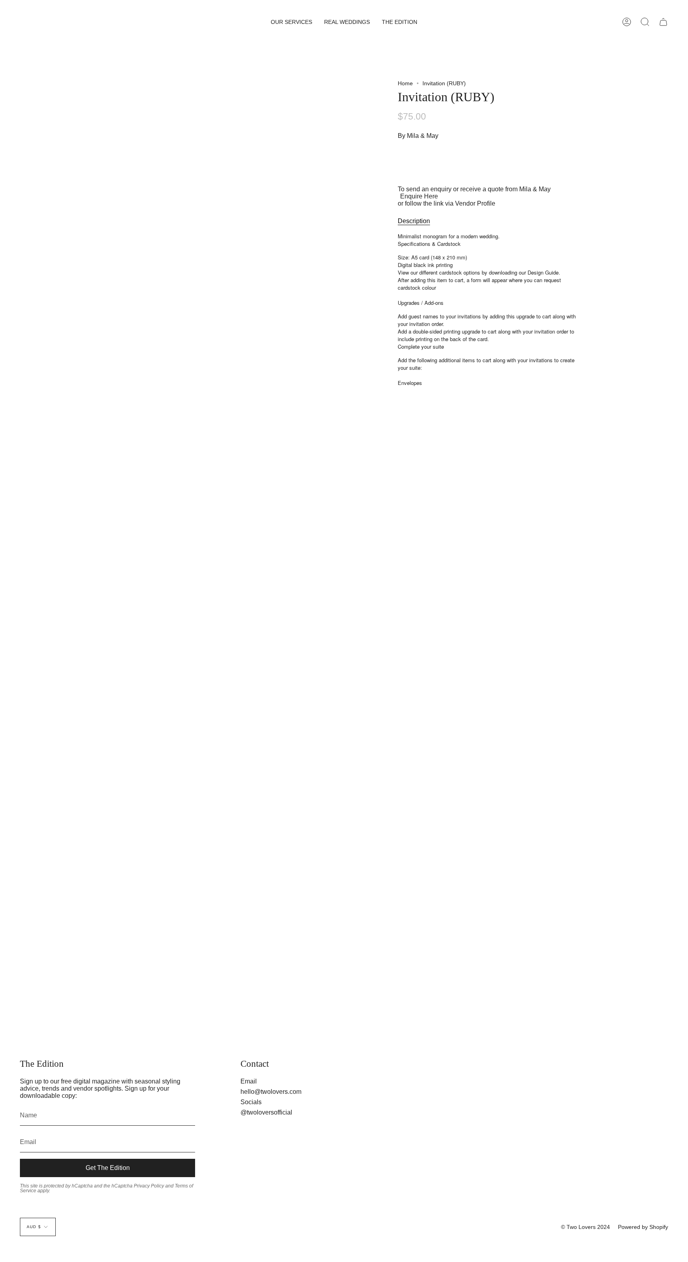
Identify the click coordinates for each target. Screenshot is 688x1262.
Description (414, 221)
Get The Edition (108, 1167)
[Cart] (663, 22)
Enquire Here (419, 196)
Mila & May (422, 135)
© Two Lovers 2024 (585, 1227)
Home (405, 83)
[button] (291, 22)
